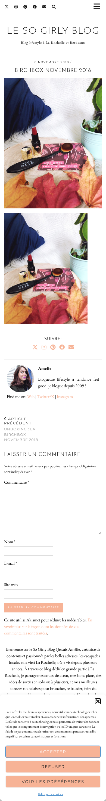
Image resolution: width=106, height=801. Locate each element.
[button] (98, 7)
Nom (9, 542)
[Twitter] (7, 6)
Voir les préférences (53, 781)
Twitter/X (45, 396)
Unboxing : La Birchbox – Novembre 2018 (21, 429)
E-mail (10, 563)
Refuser (53, 766)
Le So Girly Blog (53, 31)
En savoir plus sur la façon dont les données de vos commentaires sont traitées (48, 626)
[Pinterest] (25, 6)
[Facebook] (35, 6)
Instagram (65, 396)
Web (31, 396)
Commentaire (16, 482)
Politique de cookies (50, 794)
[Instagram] (16, 6)
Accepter (53, 751)
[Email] (44, 6)
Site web (11, 584)
